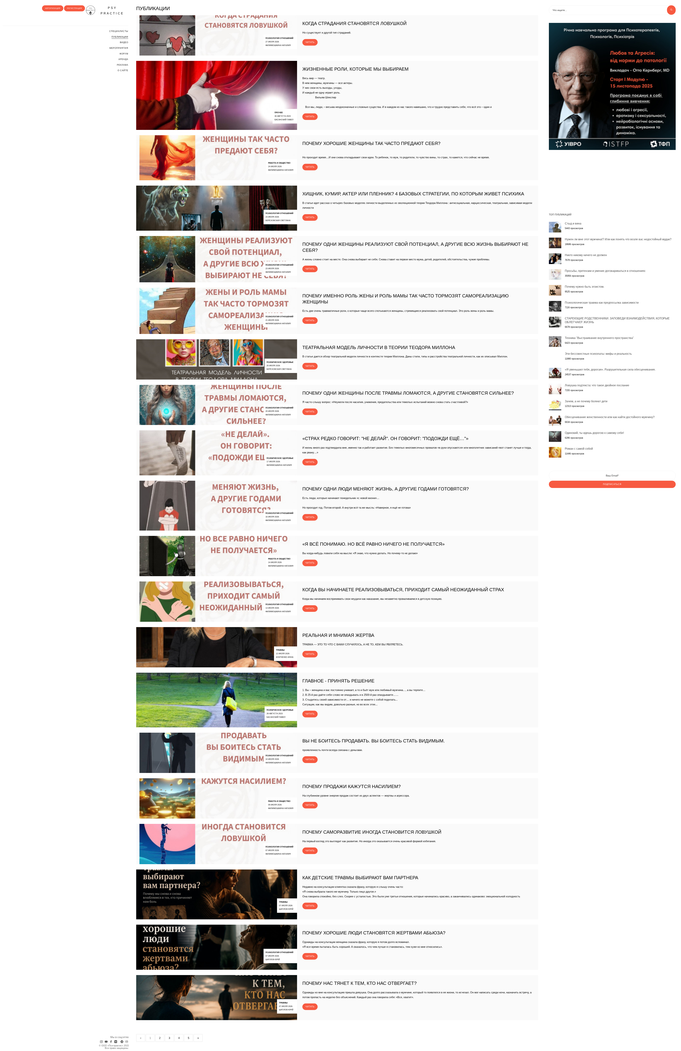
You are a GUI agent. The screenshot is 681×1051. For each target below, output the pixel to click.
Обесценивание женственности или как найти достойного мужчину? (610, 417)
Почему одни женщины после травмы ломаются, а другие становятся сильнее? (408, 393)
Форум (124, 54)
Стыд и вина (573, 223)
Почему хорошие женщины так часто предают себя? (371, 143)
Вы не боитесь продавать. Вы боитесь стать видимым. (373, 740)
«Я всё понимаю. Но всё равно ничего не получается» (373, 544)
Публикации (120, 37)
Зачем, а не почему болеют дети (586, 401)
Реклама (122, 65)
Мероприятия (118, 48)
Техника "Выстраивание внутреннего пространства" (599, 337)
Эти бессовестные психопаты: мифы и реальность (598, 353)
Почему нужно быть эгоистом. (584, 286)
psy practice (112, 10)
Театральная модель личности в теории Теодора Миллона (378, 347)
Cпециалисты (118, 31)
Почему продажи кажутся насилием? (351, 786)
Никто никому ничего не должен (586, 255)
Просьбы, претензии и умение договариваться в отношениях (605, 270)
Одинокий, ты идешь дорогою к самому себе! (594, 432)
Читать (310, 42)
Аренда (123, 59)
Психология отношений (279, 38)
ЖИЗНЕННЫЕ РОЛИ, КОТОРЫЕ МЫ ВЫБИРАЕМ (355, 69)
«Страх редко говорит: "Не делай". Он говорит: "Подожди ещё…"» (385, 438)
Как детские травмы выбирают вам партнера (360, 877)
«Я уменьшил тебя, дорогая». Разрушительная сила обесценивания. (610, 369)
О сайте (123, 70)
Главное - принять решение (338, 681)
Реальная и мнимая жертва (338, 635)
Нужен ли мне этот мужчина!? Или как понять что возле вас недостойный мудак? (618, 239)
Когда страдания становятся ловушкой (354, 23)
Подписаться (612, 484)
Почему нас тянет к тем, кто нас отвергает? (359, 983)
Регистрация (74, 8)
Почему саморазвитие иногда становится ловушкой (371, 832)
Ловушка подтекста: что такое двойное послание (597, 385)
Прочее (279, 112)
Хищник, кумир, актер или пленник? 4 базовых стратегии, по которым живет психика (413, 193)
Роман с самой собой (579, 448)
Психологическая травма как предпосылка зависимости (602, 302)
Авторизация (52, 8)
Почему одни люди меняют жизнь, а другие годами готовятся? (385, 489)
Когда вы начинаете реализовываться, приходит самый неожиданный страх (403, 589)
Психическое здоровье (280, 362)
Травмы (280, 650)
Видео (124, 42)
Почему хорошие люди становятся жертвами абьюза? (373, 932)
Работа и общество (279, 163)
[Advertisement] (612, 179)
